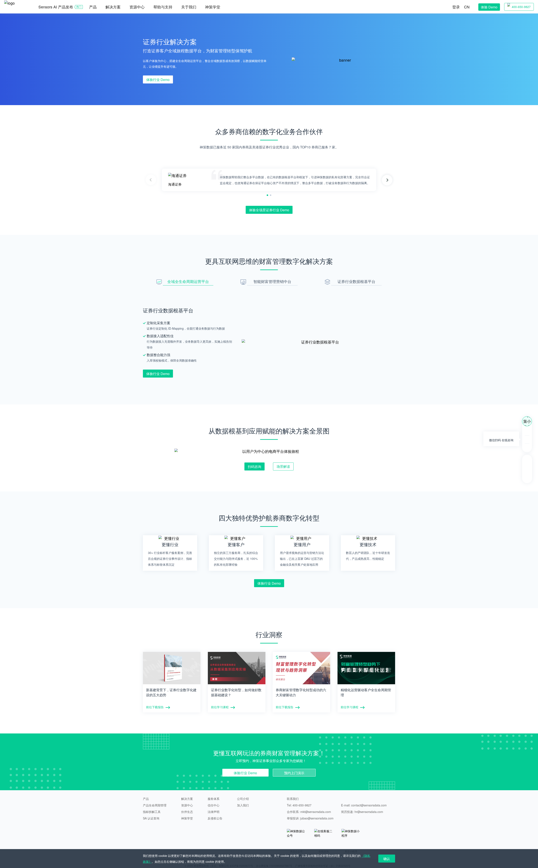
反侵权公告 (215, 818)
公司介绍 (243, 799)
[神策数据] (15, 2)
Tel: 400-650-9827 (299, 805)
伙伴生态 (187, 812)
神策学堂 (212, 6)
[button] (387, 180)
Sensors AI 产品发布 (55, 6)
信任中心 (213, 805)
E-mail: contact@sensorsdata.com (364, 805)
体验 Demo (489, 7)
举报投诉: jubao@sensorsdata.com (310, 818)
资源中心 (187, 805)
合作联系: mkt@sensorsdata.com (309, 812)
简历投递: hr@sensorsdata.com (362, 812)
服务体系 (213, 799)
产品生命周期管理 (154, 805)
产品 (146, 799)
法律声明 (213, 812)
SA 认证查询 (151, 818)
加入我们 (243, 805)
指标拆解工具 (152, 812)
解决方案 (187, 799)
